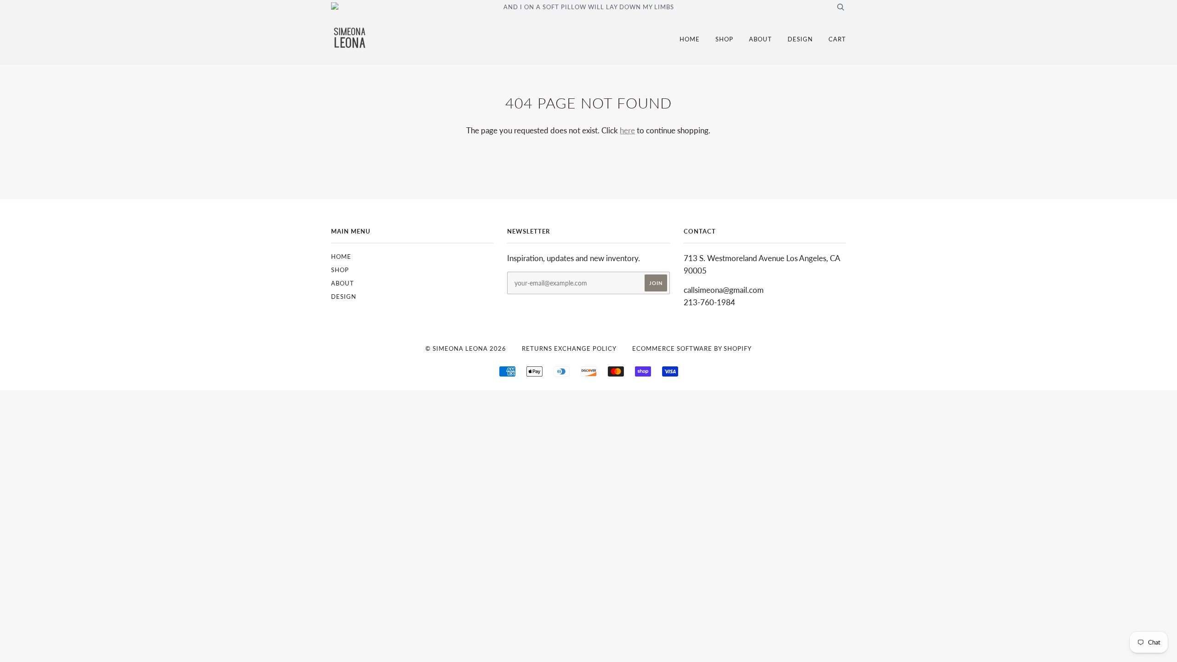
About (760, 39)
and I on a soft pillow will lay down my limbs (588, 7)
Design (800, 39)
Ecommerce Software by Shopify (692, 348)
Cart (837, 39)
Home (690, 39)
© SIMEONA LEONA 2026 (465, 348)
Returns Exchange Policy (569, 348)
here (627, 130)
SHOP (724, 39)
